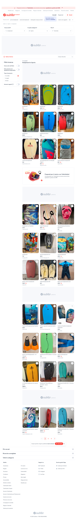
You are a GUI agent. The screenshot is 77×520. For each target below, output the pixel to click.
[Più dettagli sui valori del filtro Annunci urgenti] (13, 84)
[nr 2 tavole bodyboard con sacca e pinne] (30, 375)
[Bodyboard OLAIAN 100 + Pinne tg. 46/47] (66, 375)
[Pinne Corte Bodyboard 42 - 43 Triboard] (30, 346)
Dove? (52, 27)
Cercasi (6, 80)
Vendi (70, 15)
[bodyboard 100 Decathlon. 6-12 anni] (48, 346)
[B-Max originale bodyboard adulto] (48, 318)
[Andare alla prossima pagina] (54, 438)
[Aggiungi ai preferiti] (37, 86)
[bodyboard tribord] (48, 124)
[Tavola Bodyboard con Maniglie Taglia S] (48, 152)
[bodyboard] (30, 246)
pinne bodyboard (14, 19)
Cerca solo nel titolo (9, 66)
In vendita (7, 75)
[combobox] (15, 31)
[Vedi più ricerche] (72, 20)
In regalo (7, 78)
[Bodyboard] (30, 97)
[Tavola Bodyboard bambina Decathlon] (66, 218)
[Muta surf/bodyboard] (66, 346)
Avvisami (60, 443)
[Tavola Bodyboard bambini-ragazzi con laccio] (30, 421)
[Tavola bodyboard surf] (48, 246)
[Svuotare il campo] (24, 31)
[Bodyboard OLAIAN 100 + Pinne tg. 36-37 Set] (66, 421)
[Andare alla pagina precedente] (41, 438)
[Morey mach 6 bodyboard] (30, 273)
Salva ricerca (9, 56)
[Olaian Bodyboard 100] (48, 273)
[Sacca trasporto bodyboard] (66, 152)
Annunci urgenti (8, 84)
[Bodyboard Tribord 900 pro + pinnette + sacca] (48, 375)
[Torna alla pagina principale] (11, 15)
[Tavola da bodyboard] (30, 152)
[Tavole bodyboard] (66, 246)
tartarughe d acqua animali (37, 19)
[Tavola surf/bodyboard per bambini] (30, 318)
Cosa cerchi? (7, 27)
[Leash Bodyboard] (48, 218)
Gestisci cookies (7, 482)
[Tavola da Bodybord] (48, 421)
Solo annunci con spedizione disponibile (9, 69)
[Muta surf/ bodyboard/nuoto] (66, 273)
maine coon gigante (62, 19)
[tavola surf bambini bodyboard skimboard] (66, 318)
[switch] (18, 66)
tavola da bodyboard (24, 19)
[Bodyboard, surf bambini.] (30, 218)
